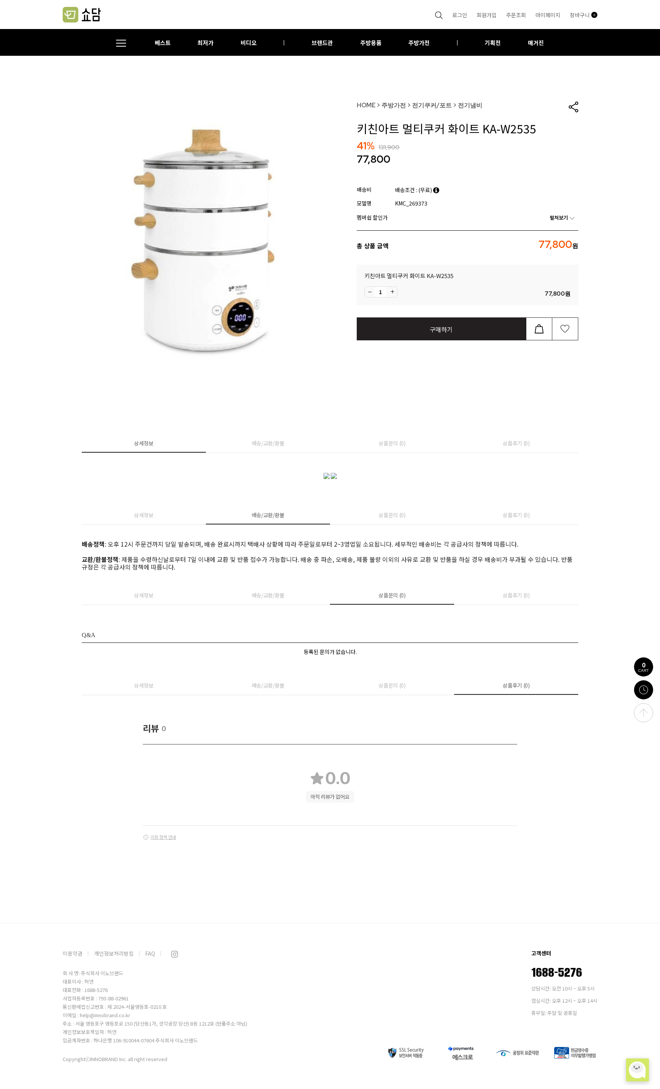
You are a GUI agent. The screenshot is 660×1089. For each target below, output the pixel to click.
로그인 (459, 15)
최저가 (205, 43)
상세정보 (144, 443)
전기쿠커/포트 (432, 105)
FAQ (150, 953)
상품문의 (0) (392, 443)
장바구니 (582, 15)
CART (643, 666)
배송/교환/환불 (268, 443)
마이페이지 (547, 15)
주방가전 (419, 43)
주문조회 (516, 15)
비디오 (249, 43)
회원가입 (487, 15)
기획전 (493, 43)
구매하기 (441, 329)
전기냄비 (470, 105)
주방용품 (371, 43)
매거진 (536, 43)
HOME (366, 105)
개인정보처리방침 (114, 953)
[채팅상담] (637, 1070)
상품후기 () (516, 443)
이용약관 (72, 953)
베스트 (163, 43)
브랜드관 (322, 43)
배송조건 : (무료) (414, 190)
